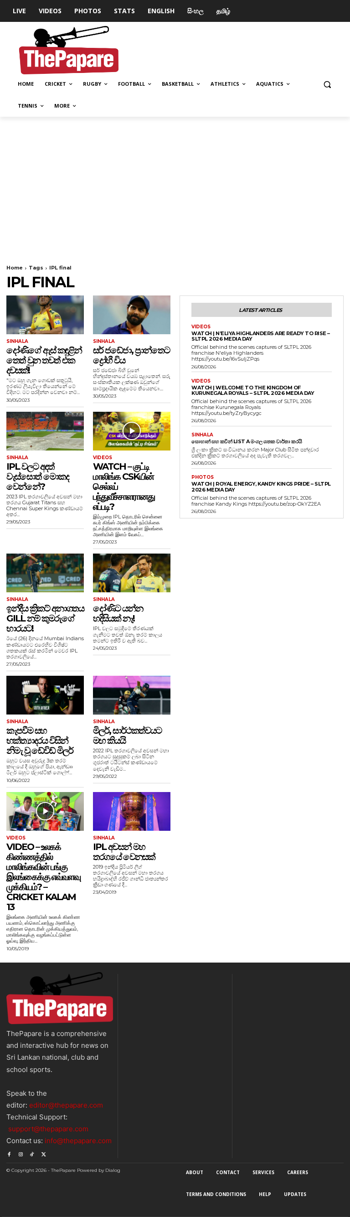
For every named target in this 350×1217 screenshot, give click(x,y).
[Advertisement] (175, 185)
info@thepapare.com (78, 1140)
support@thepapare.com (48, 1128)
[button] (327, 84)
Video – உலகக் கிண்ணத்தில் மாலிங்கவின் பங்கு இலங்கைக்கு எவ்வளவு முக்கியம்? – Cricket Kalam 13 (43, 876)
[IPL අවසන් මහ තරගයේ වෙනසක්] (131, 811)
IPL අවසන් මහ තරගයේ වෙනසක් (124, 851)
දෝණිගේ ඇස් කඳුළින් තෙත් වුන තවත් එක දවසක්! (44, 360)
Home (14, 267)
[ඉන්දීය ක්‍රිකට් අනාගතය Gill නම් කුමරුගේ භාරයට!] (45, 573)
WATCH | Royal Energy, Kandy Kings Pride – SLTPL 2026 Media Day (261, 487)
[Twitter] (43, 1152)
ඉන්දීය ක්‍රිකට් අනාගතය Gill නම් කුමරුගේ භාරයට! (45, 618)
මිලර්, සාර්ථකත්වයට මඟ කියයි (127, 735)
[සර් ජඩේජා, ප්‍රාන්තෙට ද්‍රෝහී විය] (131, 314)
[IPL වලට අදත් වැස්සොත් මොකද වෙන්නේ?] (45, 431)
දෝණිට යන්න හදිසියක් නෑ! (118, 613)
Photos (202, 477)
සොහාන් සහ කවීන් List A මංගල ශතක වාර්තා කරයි (246, 441)
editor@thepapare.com (66, 1105)
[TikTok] (32, 1152)
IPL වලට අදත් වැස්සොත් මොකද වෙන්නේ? (37, 476)
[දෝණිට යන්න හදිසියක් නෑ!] (131, 573)
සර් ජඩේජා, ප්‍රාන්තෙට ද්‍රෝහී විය (131, 355)
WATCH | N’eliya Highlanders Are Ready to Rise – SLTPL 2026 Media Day (260, 336)
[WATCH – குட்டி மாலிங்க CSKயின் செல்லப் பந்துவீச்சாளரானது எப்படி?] (131, 431)
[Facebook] (8, 1152)
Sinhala (17, 341)
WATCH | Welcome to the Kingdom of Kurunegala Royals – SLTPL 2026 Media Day (252, 390)
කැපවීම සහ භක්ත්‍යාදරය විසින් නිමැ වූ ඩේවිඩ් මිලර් (39, 740)
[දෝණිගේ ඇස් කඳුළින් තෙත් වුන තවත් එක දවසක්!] (45, 314)
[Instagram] (20, 1152)
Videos (102, 458)
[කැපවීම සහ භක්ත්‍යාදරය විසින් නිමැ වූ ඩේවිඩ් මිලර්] (45, 695)
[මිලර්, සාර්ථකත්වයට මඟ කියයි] (131, 695)
